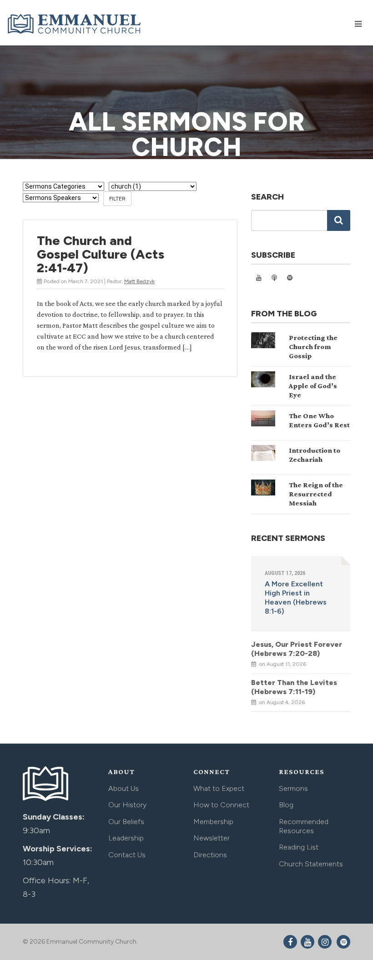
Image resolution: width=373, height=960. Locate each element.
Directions (210, 854)
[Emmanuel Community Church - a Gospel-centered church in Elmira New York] (75, 23)
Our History (127, 804)
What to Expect (218, 788)
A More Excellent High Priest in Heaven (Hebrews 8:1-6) (296, 597)
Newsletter (211, 838)
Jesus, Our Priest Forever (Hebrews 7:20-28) (296, 649)
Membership (213, 821)
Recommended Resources (303, 826)
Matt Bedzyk (139, 281)
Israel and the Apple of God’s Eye (313, 386)
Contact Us (127, 854)
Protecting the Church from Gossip (313, 347)
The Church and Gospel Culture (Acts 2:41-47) (100, 254)
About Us (123, 788)
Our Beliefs (126, 821)
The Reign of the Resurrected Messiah (316, 494)
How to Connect (221, 804)
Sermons (293, 788)
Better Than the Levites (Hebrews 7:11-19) (294, 687)
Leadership (126, 838)
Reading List (298, 847)
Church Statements (311, 864)
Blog (286, 804)
